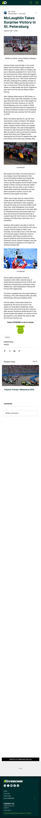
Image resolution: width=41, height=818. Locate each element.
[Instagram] (5, 785)
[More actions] (36, 12)
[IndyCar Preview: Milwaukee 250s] (20, 375)
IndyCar (6, 344)
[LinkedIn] (18, 785)
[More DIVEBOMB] (34, 798)
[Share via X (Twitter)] (10, 351)
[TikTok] (14, 785)
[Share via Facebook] (5, 351)
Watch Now (7, 796)
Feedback (6, 808)
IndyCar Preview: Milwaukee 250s (19, 389)
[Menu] (37, 3)
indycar (7, 337)
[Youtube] (11, 785)
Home (5, 791)
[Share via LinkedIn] (14, 351)
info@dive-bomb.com (9, 806)
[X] (8, 785)
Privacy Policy (7, 810)
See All (35, 361)
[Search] (31, 3)
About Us (6, 793)
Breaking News (8, 342)
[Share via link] (19, 351)
